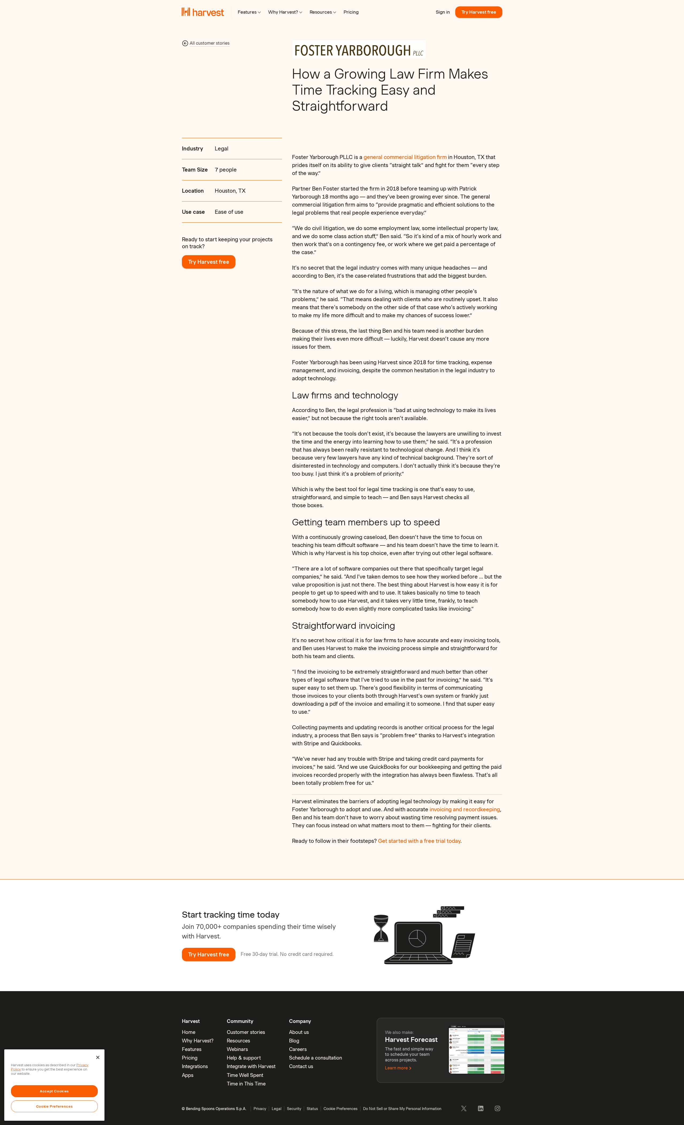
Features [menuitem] (191, 1049)
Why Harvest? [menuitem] (197, 1040)
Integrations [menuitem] (195, 1066)
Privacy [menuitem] (260, 1109)
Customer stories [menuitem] (246, 1032)
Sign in (443, 12)
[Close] (98, 1057)
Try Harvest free (478, 12)
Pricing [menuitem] (189, 1058)
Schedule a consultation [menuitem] (315, 1058)
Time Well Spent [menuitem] (245, 1075)
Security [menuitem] (294, 1109)
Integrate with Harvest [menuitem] (251, 1066)
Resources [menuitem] (238, 1040)
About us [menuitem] (299, 1032)
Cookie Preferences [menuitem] (340, 1109)
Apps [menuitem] (187, 1075)
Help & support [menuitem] (244, 1058)
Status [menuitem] (312, 1109)
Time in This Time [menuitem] (246, 1084)
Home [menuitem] (188, 1032)
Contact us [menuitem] (301, 1066)
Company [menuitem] (300, 1021)
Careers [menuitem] (298, 1049)
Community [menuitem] (240, 1021)
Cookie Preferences (54, 1106)
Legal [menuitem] (276, 1109)
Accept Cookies (54, 1091)
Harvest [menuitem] (191, 1021)
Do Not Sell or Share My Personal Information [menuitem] (402, 1109)
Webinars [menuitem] (237, 1049)
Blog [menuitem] (294, 1040)
